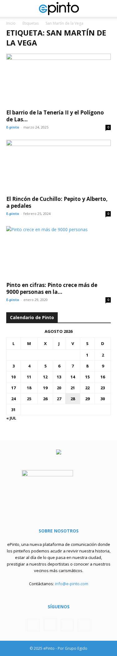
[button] (11, 8)
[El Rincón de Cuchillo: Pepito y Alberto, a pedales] (58, 165)
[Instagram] (50, 625)
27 (59, 398)
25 (29, 398)
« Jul (11, 418)
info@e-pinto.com (71, 583)
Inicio (11, 23)
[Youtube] (84, 625)
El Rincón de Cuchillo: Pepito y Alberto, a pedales (57, 202)
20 (59, 388)
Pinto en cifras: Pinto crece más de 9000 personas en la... (51, 288)
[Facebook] (33, 625)
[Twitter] (67, 625)
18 (29, 388)
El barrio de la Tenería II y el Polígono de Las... (55, 116)
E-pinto (12, 127)
